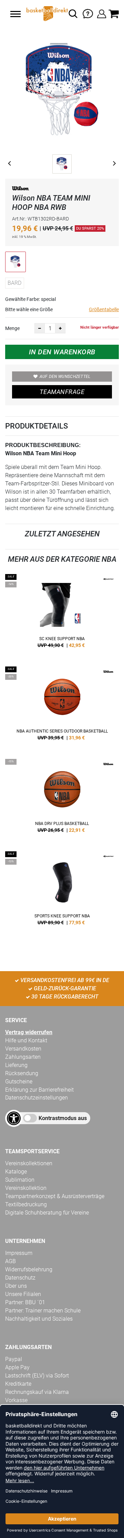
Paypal (13, 1359)
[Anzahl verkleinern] (39, 328)
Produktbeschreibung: (43, 445)
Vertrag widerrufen (28, 1032)
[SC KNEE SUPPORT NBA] (62, 613)
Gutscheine (18, 1081)
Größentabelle (104, 309)
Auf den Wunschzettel (65, 376)
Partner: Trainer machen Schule (43, 1310)
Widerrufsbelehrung (28, 1269)
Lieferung (16, 1065)
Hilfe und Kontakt (26, 1040)
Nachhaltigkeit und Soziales (39, 1318)
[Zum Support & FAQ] (88, 13)
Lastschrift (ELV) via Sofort (37, 1375)
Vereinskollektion (25, 1188)
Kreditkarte (18, 1384)
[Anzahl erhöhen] (60, 328)
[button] (15, 14)
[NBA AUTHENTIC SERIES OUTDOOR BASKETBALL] (62, 706)
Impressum (18, 1253)
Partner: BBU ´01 (25, 1302)
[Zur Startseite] (46, 13)
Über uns (16, 1286)
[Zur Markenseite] (20, 189)
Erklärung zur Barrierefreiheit (39, 1089)
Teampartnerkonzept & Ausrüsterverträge (54, 1196)
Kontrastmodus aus (63, 1118)
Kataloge (16, 1171)
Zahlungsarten (23, 1057)
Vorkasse (16, 1400)
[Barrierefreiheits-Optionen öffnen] (13, 1118)
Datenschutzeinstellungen (36, 1097)
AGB (10, 1261)
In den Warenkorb (62, 352)
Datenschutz (20, 1277)
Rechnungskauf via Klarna (37, 1392)
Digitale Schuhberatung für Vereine (47, 1212)
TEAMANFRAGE (62, 391)
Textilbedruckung (26, 1204)
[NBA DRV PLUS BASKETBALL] (62, 798)
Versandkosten (23, 1048)
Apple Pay (17, 1367)
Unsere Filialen (23, 1294)
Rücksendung (21, 1073)
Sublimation (19, 1180)
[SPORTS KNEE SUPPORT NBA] (62, 890)
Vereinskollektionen (28, 1163)
